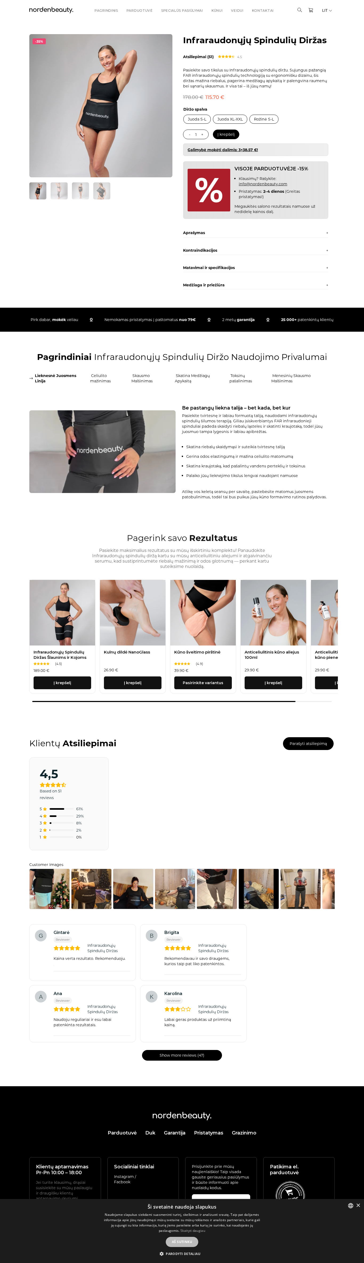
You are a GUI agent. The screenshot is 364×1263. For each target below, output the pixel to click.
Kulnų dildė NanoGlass (127, 652)
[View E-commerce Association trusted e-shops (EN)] (290, 1196)
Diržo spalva (195, 109)
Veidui (237, 11)
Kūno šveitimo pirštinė (197, 652)
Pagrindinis (106, 11)
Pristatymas (208, 1133)
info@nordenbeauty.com (263, 183)
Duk (150, 1133)
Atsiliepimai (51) (198, 56)
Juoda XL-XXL (230, 119)
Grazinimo (244, 1133)
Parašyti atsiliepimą (308, 743)
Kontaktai (263, 11)
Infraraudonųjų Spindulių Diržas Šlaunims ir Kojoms (60, 654)
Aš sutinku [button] (182, 1242)
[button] (182, 1254)
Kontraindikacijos (200, 250)
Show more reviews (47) (182, 1055)
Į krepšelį (226, 134)
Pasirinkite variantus (203, 682)
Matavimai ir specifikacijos (209, 267)
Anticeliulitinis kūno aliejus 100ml (272, 654)
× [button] (358, 1206)
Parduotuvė (140, 11)
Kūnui (217, 11)
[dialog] (182, 1231)
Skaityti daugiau (192, 1230)
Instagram (124, 1176)
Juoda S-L (197, 119)
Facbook (122, 1181)
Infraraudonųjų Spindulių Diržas (102, 948)
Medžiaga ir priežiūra (204, 284)
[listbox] (350, 1205)
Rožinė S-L (264, 119)
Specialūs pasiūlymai (182, 11)
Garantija (174, 1133)
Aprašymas (194, 232)
